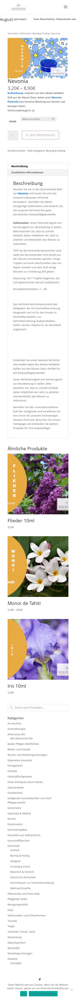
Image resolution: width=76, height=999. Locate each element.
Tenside (12, 921)
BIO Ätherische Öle (21, 738)
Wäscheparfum (17, 942)
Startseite (13, 33)
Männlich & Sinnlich (22, 872)
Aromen (15, 850)
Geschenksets (16, 787)
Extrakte (12, 771)
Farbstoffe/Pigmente (20, 776)
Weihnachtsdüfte (20, 888)
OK (23, 993)
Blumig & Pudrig (41, 33)
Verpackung (15, 937)
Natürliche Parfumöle (23, 877)
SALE (10, 910)
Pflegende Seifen (17, 899)
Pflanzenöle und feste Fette (24, 893)
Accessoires (14, 723)
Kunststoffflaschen (19, 840)
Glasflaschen (15, 792)
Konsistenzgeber (17, 829)
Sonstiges (16, 963)
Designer (15, 861)
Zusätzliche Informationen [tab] (27, 172)
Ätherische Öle (16, 734)
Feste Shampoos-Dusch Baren (25, 782)
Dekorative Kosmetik (20, 760)
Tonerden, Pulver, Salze (21, 931)
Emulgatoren (15, 765)
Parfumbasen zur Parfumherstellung (32, 882)
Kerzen (12, 818)
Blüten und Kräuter (19, 749)
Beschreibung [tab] (19, 166)
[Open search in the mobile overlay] (38, 707)
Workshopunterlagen (20, 953)
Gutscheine (14, 808)
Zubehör (13, 959)
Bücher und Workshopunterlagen (27, 754)
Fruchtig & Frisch (20, 866)
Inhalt (12, 121)
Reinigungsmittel (18, 904)
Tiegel (11, 926)
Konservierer (15, 824)
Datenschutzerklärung (43, 993)
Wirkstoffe (14, 948)
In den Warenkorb (40, 135)
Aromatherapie (16, 729)
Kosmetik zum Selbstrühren (24, 835)
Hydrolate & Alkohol (19, 813)
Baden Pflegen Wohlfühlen (23, 744)
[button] (63, 43)
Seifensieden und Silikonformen (27, 915)
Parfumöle (25, 33)
